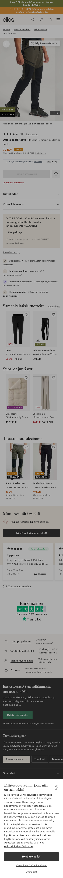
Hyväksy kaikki (31, 856)
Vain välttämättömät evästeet (31, 865)
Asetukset (31, 871)
